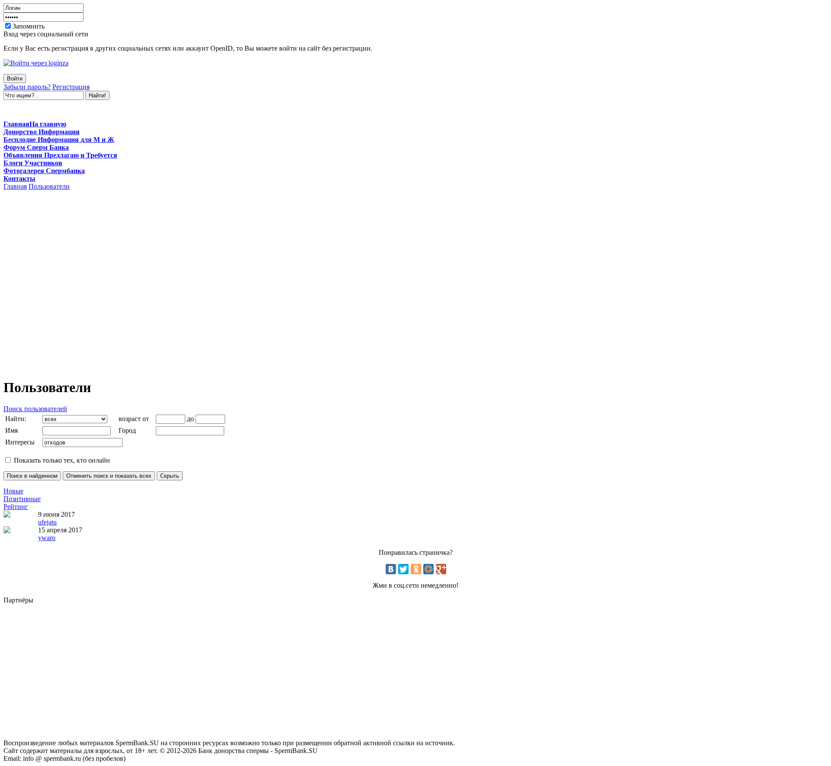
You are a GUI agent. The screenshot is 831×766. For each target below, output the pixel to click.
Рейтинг (15, 506)
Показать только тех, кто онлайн (61, 460)
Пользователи (49, 186)
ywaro (46, 537)
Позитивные (22, 498)
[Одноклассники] (416, 569)
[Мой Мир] (428, 569)
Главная (15, 186)
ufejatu (47, 522)
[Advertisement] (415, 110)
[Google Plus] (441, 569)
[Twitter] (403, 569)
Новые (13, 491)
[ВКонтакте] (391, 569)
